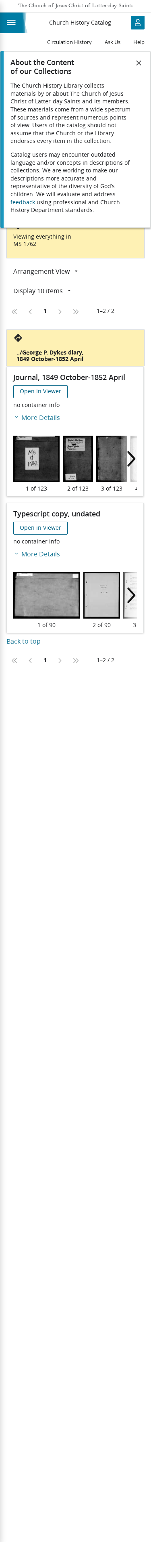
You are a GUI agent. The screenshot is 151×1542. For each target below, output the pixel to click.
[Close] (139, 63)
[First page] (14, 312)
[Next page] (60, 312)
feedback (22, 202)
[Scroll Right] (129, 459)
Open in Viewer (40, 391)
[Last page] (76, 312)
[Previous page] (31, 312)
